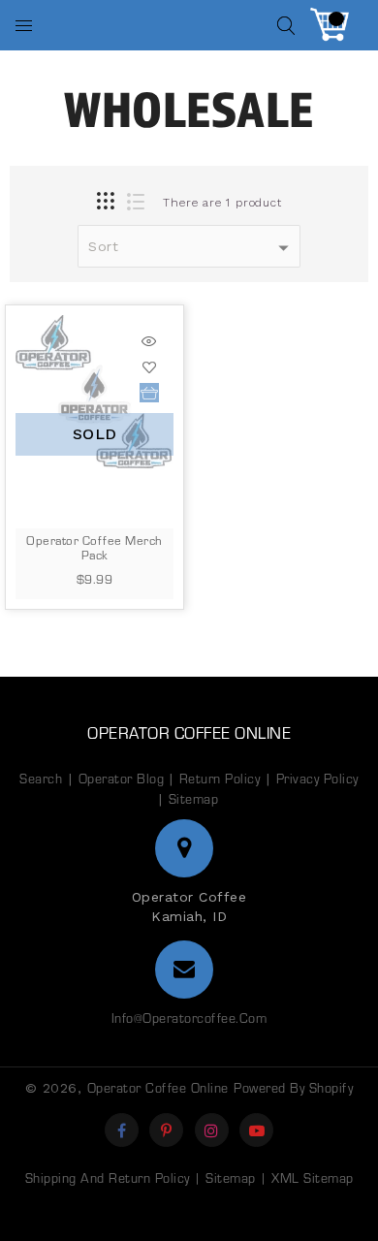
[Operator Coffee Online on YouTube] (257, 1130)
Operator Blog (124, 778)
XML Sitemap (312, 1177)
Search (40, 778)
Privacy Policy (317, 778)
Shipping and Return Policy (107, 1177)
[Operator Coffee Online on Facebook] (122, 1130)
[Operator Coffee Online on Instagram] (212, 1130)
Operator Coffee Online (189, 732)
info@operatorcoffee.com (189, 1017)
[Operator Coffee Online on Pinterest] (167, 1130)
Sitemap (194, 798)
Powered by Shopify (293, 1087)
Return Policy (220, 778)
